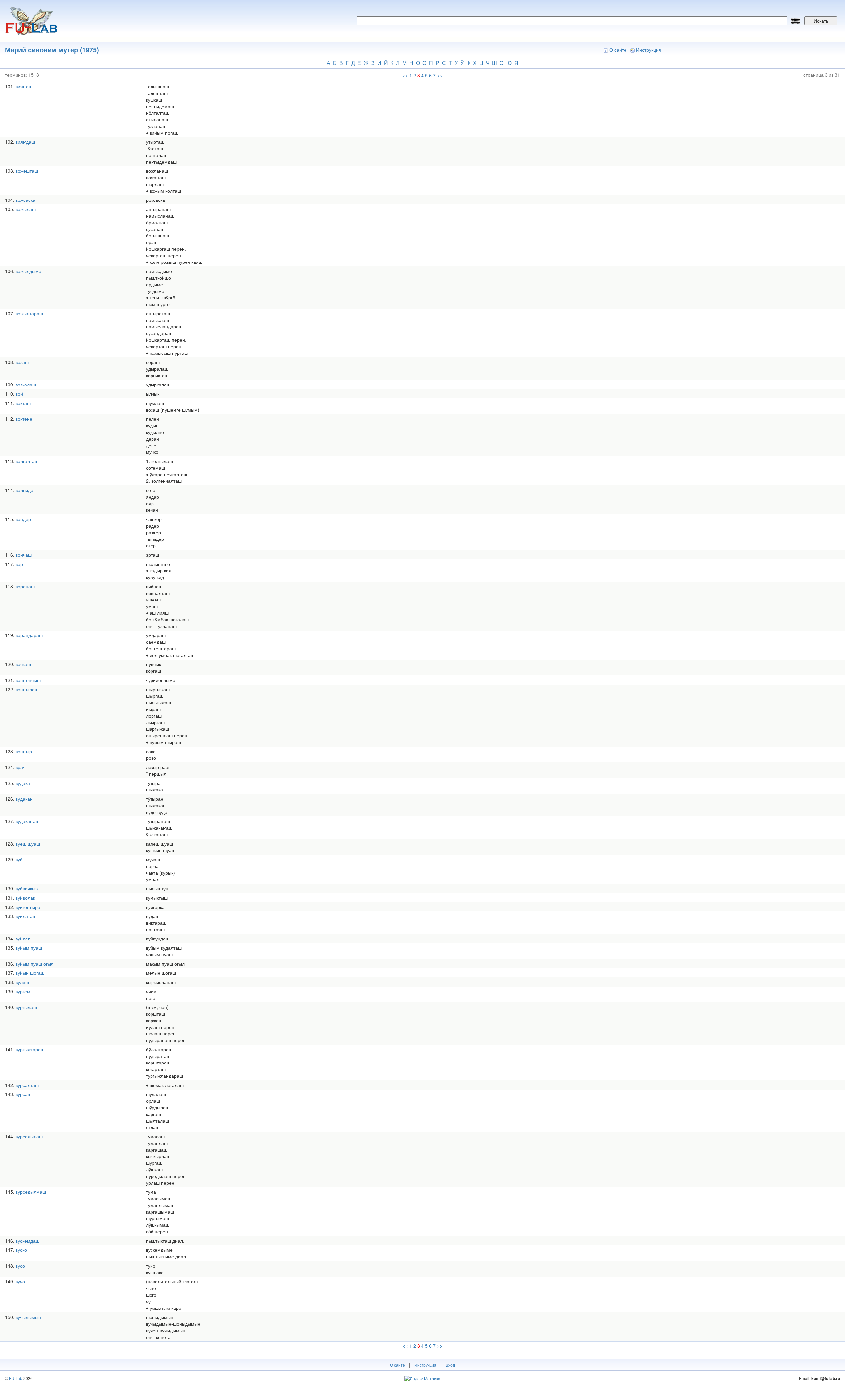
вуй (19, 859)
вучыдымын (28, 1317)
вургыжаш (26, 1007)
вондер (23, 519)
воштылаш (27, 689)
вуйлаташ (26, 916)
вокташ (23, 403)
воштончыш (28, 680)
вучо (20, 1281)
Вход (450, 1365)
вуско (21, 1250)
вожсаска (25, 200)
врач (20, 767)
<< (405, 75)
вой (19, 393)
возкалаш (26, 384)
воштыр (24, 751)
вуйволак (25, 897)
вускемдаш (27, 1240)
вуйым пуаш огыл (34, 963)
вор (19, 564)
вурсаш (23, 1094)
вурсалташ (27, 1085)
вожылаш (26, 209)
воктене (24, 419)
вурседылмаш (31, 1191)
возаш (22, 362)
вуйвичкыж (27, 888)
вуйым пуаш (29, 947)
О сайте (617, 49)
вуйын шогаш (30, 973)
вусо (20, 1265)
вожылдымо (28, 271)
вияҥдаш (25, 142)
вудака (23, 783)
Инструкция (648, 49)
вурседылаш (29, 1136)
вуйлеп (23, 938)
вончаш (24, 554)
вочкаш (23, 664)
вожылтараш (29, 313)
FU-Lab (15, 1378)
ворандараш (29, 635)
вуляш (22, 982)
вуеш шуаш (28, 843)
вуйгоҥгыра (28, 907)
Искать (821, 20)
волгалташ (27, 461)
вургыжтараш (30, 1049)
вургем (23, 991)
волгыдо (24, 490)
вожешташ (27, 171)
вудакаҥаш (27, 821)
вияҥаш (24, 86)
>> (439, 75)
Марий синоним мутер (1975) (52, 49)
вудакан (24, 798)
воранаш (25, 586)
